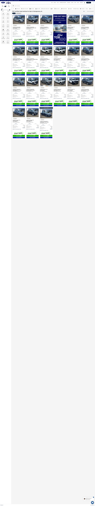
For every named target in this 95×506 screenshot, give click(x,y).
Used (58, 2)
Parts (75, 2)
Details (22, 30)
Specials (55, 2)
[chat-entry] (92, 502)
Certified (6, 5)
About (78, 2)
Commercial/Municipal (63, 2)
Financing (68, 2)
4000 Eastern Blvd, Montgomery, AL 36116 (89, 0)
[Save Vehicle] (24, 26)
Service (72, 2)
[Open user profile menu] (84, 2)
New (52, 2)
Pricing (16, 30)
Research (81, 2)
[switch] (2, 6)
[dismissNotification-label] (93, 497)
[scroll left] (13, 8)
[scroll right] (92, 8)
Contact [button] (88, 2)
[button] (93, 2)
